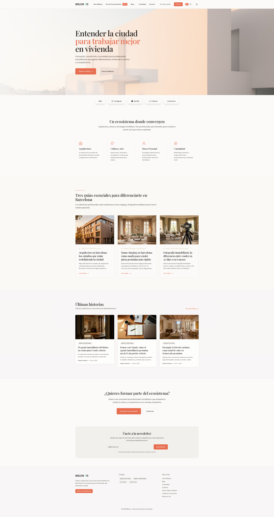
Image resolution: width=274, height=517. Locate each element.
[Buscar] (197, 4)
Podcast (178, 4)
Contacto (152, 4)
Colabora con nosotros (169, 493)
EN (190, 4)
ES (187, 4)
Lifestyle (133, 482)
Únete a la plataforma (84, 491)
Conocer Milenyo (107, 71)
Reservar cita (166, 496)
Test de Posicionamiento (116, 4)
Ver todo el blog (191, 309)
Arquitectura (125, 479)
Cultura (123, 482)
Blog (132, 4)
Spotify (136, 101)
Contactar (150, 411)
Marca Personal (140, 479)
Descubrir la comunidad (129, 411)
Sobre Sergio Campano (169, 490)
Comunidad (142, 4)
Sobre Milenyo (98, 4)
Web (100, 101)
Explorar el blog (84, 71)
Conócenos (171, 101)
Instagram (118, 101)
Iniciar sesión (166, 4)
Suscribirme (160, 447)
